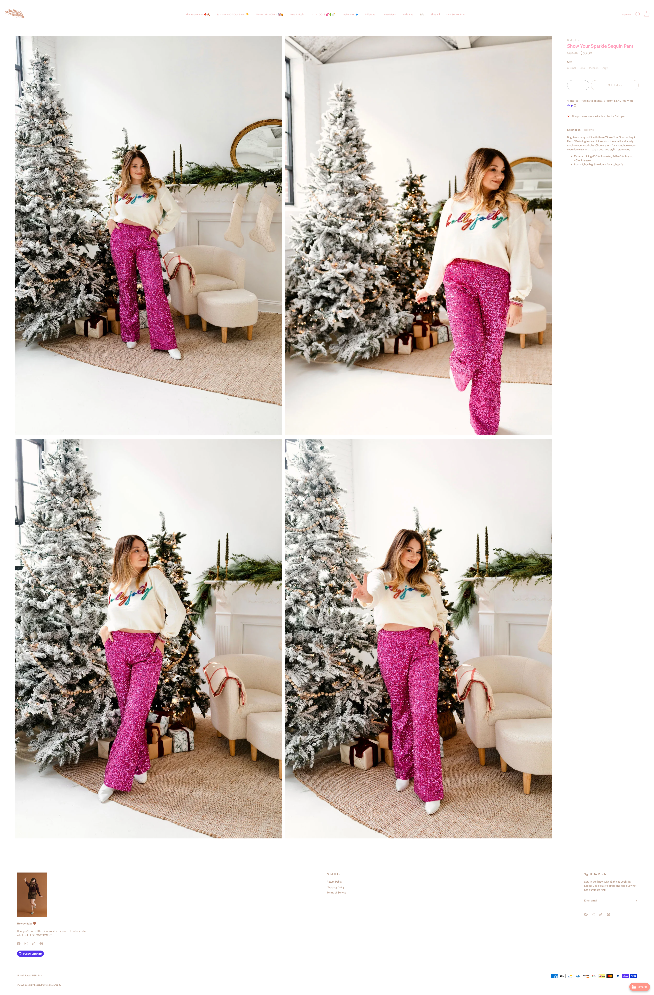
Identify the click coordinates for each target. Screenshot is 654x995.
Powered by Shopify (51, 984)
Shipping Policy (335, 887)
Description (574, 129)
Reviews (589, 129)
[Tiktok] (33, 943)
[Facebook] (18, 943)
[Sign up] (635, 901)
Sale (422, 14)
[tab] (575, 130)
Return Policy (334, 881)
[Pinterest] (41, 943)
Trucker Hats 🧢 (350, 14)
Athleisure (370, 14)
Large (605, 68)
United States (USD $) (28, 975)
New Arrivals (297, 14)
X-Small (572, 68)
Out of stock (615, 85)
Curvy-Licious (389, 14)
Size (569, 62)
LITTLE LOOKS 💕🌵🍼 (322, 14)
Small (583, 68)
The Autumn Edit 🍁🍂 (198, 14)
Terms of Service (336, 892)
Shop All (435, 14)
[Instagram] (26, 943)
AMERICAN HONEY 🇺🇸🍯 (270, 14)
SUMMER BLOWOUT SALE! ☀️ (233, 14)
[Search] (638, 14)
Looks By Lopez (32, 984)
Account (626, 14)
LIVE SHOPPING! (455, 14)
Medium (593, 68)
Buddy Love (574, 40)
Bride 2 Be (407, 14)
